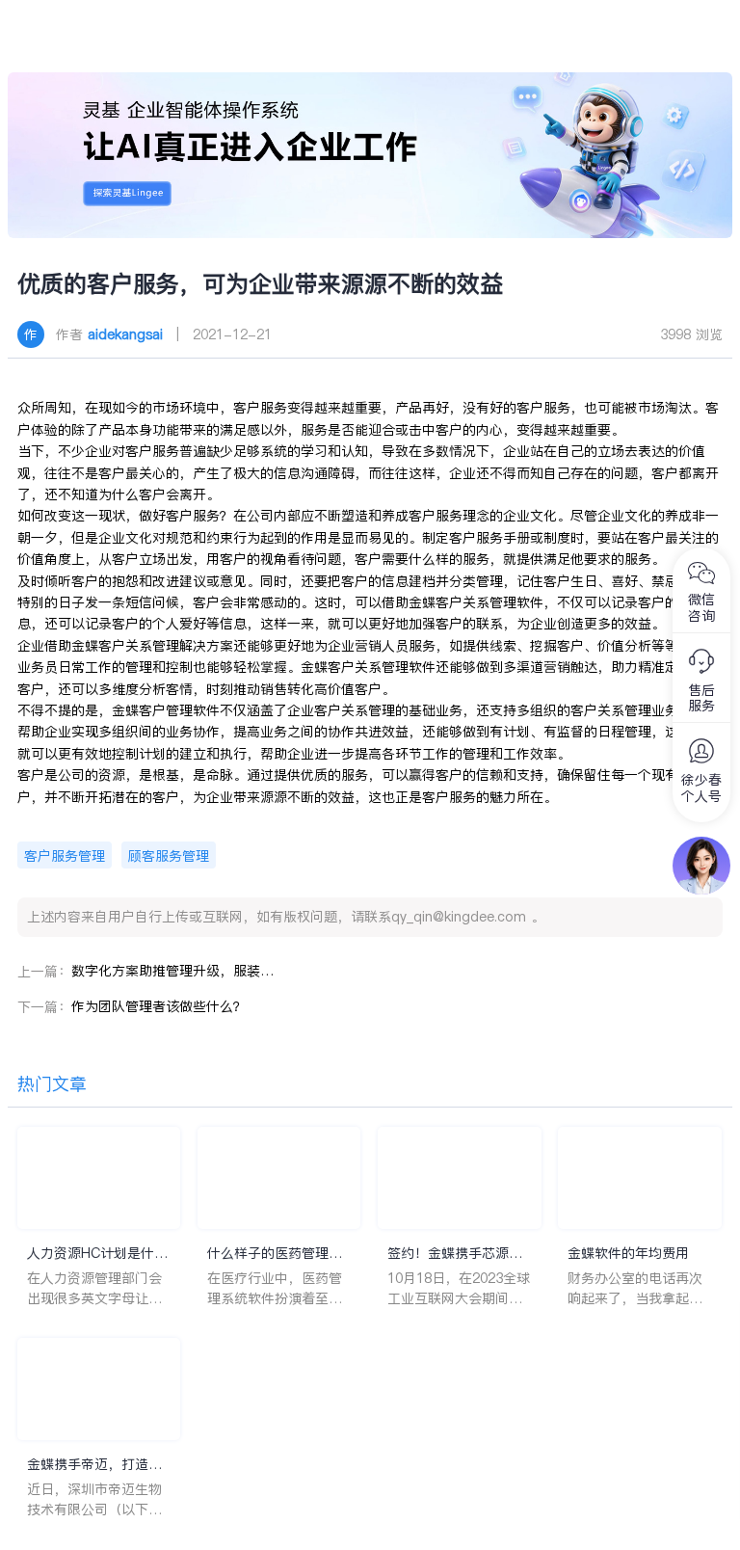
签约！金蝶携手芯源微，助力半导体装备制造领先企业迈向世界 (454, 1253)
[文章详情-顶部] (370, 155)
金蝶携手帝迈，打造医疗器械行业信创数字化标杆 (94, 1465)
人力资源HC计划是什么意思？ (97, 1253)
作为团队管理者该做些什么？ (159, 1006)
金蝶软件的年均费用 (628, 1253)
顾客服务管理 (168, 856)
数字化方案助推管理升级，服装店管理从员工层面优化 (172, 970)
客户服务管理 (64, 856)
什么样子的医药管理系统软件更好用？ (274, 1253)
